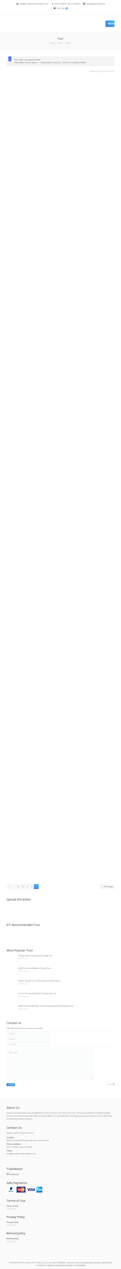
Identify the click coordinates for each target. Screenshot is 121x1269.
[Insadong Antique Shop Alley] (23, 909)
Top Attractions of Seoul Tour (60, 530)
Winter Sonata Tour (60, 681)
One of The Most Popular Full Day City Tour (37, 993)
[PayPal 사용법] (24, 1191)
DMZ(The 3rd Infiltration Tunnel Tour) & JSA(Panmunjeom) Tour (46, 1006)
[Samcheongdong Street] (12, 909)
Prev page (108, 886)
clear (109, 1084)
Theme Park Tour (60, 450)
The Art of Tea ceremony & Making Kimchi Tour (60, 246)
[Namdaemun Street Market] (80, 909)
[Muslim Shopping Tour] (35, 935)
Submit (11, 1084)
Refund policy (12, 1238)
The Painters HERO (61, 362)
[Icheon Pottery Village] (91, 909)
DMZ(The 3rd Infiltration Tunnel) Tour (34, 968)
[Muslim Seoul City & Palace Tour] (46, 935)
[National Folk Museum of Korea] (69, 909)
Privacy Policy (12, 1222)
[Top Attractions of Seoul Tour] (12, 935)
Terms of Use (12, 1206)
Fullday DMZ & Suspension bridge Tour (35, 955)
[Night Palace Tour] (23, 935)
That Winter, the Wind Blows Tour (60, 167)
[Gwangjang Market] (57, 909)
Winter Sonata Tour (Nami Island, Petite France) (39, 980)
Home (52, 43)
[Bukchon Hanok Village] (35, 909)
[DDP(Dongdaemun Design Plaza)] (46, 909)
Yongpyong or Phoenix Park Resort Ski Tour (60, 876)
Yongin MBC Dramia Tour (60, 760)
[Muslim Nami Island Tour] (57, 935)
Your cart (62, 8)
